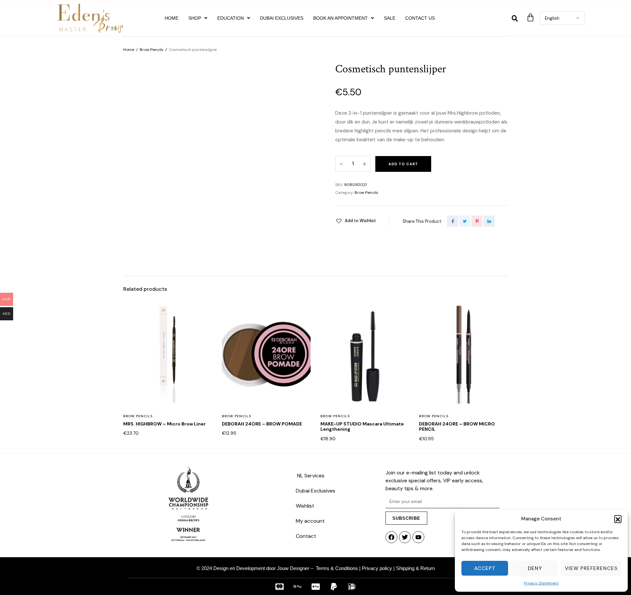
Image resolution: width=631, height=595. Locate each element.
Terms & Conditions (337, 568)
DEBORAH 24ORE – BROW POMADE (262, 424)
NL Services (310, 475)
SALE (389, 18)
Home (128, 49)
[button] (618, 518)
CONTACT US (420, 18)
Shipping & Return (415, 568)
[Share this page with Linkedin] (489, 221)
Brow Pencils (151, 49)
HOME (171, 18)
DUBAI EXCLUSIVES (281, 18)
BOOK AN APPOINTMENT (340, 18)
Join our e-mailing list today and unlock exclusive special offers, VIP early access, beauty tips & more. (434, 480)
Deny (535, 568)
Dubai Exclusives (315, 490)
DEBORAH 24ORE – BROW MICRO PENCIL (457, 426)
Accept (485, 568)
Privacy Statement (541, 583)
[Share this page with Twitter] (464, 221)
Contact (306, 536)
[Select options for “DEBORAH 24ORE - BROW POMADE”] (301, 341)
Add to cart (403, 164)
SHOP (194, 18)
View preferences (591, 568)
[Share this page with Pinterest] (476, 221)
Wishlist (305, 505)
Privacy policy (377, 568)
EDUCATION (230, 18)
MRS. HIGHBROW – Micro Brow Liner (164, 424)
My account (310, 520)
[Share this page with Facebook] (452, 221)
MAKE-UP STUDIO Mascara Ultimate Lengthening (362, 426)
